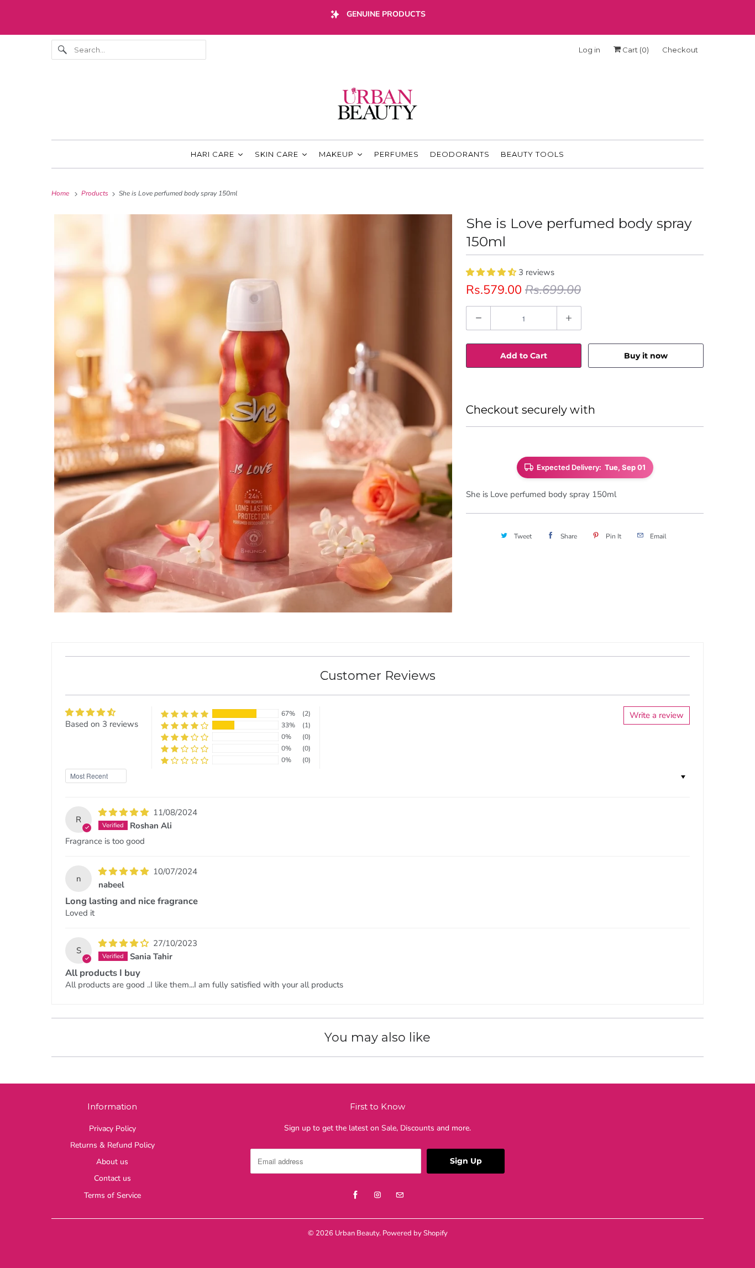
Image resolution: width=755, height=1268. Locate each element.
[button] (492, 272)
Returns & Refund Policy (112, 1145)
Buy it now (646, 356)
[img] (124, 812)
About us (112, 1161)
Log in (589, 49)
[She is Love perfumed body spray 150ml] (253, 413)
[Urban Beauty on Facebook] (355, 1195)
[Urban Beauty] (377, 105)
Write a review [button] (657, 715)
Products (95, 193)
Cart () (635, 49)
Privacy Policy (112, 1128)
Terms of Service (112, 1195)
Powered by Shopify (415, 1233)
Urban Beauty (357, 1233)
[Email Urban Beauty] (399, 1195)
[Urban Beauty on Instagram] (377, 1195)
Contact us (112, 1178)
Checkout (680, 49)
